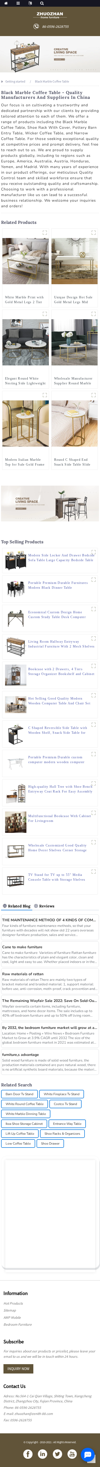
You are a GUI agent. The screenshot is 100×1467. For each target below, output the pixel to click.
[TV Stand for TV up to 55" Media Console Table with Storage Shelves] (15, 881)
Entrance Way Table (67, 1124)
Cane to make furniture (22, 947)
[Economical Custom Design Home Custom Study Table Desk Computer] (15, 618)
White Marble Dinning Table (26, 1114)
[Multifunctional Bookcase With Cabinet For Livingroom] (15, 822)
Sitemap (9, 1310)
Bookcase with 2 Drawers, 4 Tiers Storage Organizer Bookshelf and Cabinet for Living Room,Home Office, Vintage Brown (61, 671)
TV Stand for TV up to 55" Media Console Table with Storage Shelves (57, 877)
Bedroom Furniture (17, 1324)
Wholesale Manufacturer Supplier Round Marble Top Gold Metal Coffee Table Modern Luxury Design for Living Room (73, 381)
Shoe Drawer (50, 1143)
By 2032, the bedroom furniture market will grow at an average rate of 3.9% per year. (50, 1027)
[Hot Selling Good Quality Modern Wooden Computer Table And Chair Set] (15, 704)
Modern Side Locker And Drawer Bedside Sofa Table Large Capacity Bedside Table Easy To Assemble (61, 558)
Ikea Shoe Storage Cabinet (24, 1124)
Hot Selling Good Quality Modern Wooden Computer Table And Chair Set (59, 701)
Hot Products (13, 1303)
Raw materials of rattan (22, 974)
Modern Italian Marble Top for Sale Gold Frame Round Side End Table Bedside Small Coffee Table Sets (25, 462)
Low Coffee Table (18, 1143)
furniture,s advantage (20, 1054)
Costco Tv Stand (65, 1104)
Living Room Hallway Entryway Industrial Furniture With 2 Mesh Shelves (61, 644)
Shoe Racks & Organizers (62, 1134)
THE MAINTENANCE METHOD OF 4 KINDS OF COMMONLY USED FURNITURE (50, 920)
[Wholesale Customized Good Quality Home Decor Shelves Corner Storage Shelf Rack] (15, 851)
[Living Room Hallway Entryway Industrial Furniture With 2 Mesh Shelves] (15, 647)
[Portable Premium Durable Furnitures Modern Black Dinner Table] (15, 589)
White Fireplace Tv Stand (61, 1094)
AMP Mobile (12, 1317)
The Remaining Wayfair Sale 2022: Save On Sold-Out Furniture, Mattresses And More (50, 1000)
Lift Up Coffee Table (20, 1134)
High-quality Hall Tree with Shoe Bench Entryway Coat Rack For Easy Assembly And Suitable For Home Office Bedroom (60, 789)
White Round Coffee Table (24, 1104)
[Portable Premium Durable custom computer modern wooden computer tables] (15, 763)
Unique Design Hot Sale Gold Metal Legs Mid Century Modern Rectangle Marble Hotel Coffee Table (73, 300)
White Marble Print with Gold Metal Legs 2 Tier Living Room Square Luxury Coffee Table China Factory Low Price (25, 300)
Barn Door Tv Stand (19, 1094)
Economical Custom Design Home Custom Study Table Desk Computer (57, 614)
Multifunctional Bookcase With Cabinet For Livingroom (59, 818)
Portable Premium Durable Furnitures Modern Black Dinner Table (58, 585)
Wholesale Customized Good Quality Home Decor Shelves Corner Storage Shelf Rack (57, 848)
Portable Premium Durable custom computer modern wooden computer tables (56, 759)
